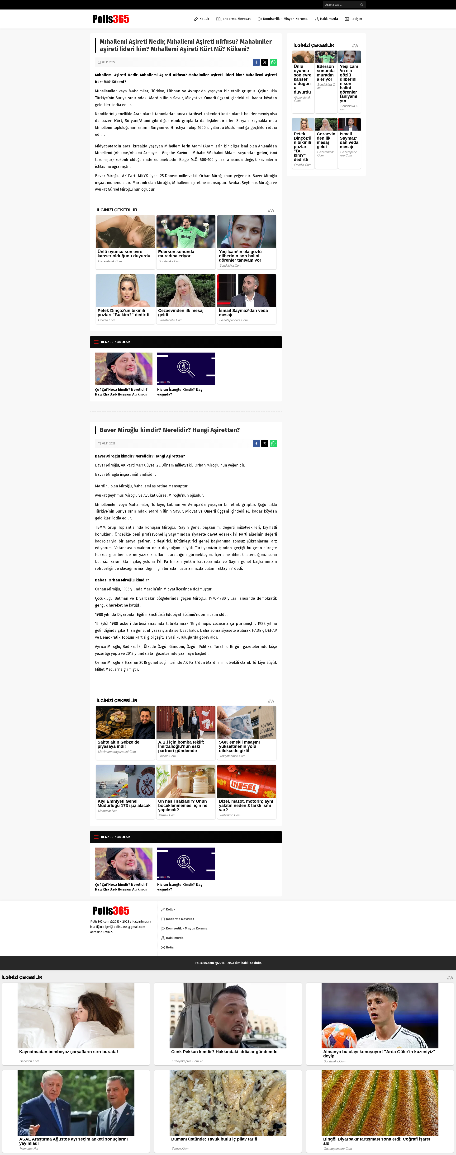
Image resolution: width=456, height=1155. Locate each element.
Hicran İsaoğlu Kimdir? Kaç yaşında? (179, 391)
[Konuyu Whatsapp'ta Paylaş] (273, 62)
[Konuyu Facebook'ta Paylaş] (256, 62)
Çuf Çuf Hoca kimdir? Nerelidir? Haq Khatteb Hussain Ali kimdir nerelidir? (121, 394)
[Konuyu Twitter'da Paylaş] (264, 62)
